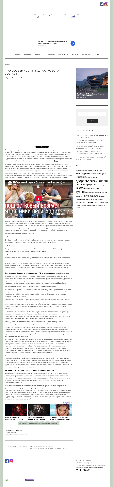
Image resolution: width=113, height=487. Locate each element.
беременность (85, 170)
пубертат (25, 434)
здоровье (83, 181)
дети (86, 173)
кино (94, 184)
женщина (101, 173)
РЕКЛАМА (86, 470)
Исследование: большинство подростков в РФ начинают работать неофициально (37, 273)
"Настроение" (17, 78)
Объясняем (86, 55)
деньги (79, 173)
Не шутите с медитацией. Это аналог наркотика (49, 449)
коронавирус (101, 185)
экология (83, 208)
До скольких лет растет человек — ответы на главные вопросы (29, 370)
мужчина (79, 196)
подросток (11, 434)
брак (100, 170)
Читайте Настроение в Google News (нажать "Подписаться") (38, 423)
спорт (78, 205)
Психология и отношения (58, 55)
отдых (102, 196)
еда (95, 174)
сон (106, 202)
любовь (88, 192)
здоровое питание (92, 177)
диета (91, 174)
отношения (80, 199)
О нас (97, 55)
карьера (89, 185)
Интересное (39, 55)
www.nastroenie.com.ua (94, 467)
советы (102, 202)
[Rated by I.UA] (14, 479)
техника (87, 205)
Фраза (56, 161)
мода (104, 192)
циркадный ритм (100, 205)
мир (100, 192)
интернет (80, 184)
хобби (92, 205)
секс (84, 202)
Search (92, 120)
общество (95, 195)
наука (86, 195)
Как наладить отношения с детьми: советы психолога (31, 446)
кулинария (96, 188)
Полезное (28, 55)
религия (100, 199)
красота (80, 187)
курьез (80, 191)
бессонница (94, 170)
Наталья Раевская (16, 430)
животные (81, 177)
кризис (87, 188)
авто (78, 170)
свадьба (79, 202)
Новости (17, 55)
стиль (82, 205)
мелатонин (94, 192)
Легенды (75, 55)
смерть (97, 202)
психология (18, 434)
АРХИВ (78, 470)
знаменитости (99, 181)
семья (90, 202)
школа (78, 208)
